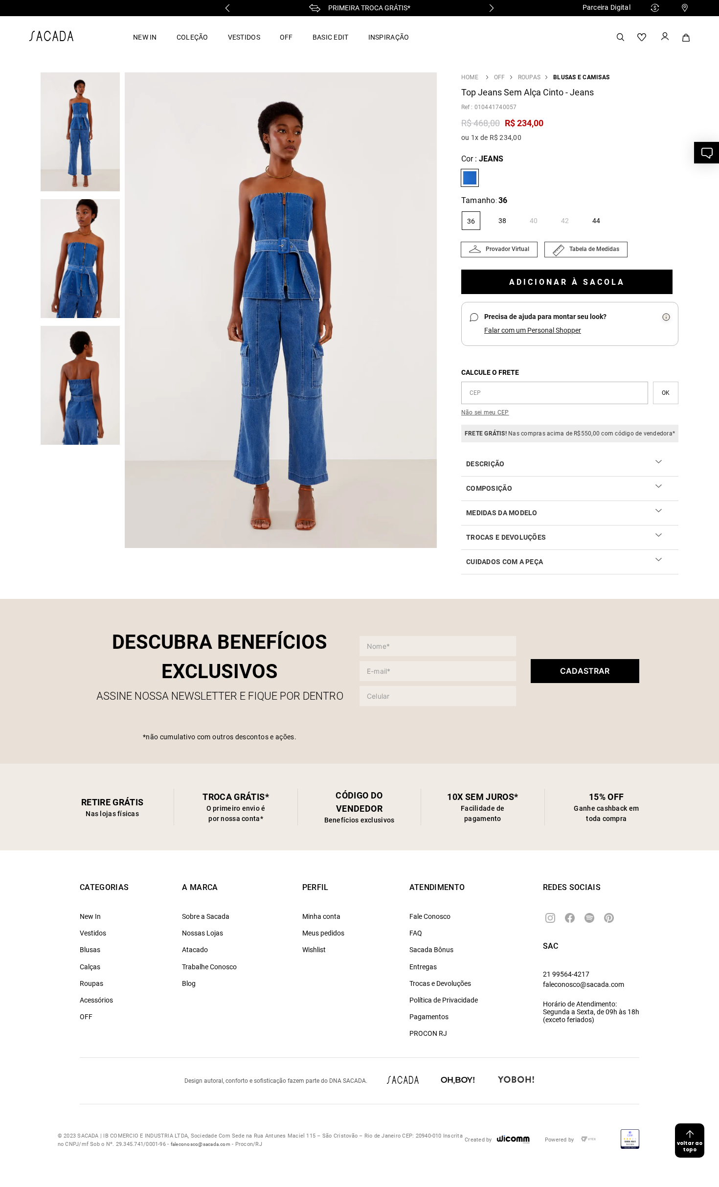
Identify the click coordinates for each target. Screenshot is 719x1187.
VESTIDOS (244, 37)
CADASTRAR (584, 671)
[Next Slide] (491, 8)
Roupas (529, 77)
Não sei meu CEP (485, 412)
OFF (286, 37)
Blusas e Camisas (581, 77)
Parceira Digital (606, 7)
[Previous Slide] (227, 8)
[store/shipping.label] (665, 393)
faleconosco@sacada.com (583, 984)
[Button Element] (664, 37)
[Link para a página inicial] (469, 77)
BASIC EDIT (331, 37)
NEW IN (145, 37)
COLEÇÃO (192, 37)
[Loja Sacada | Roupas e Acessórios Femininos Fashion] (51, 38)
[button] (283, 311)
